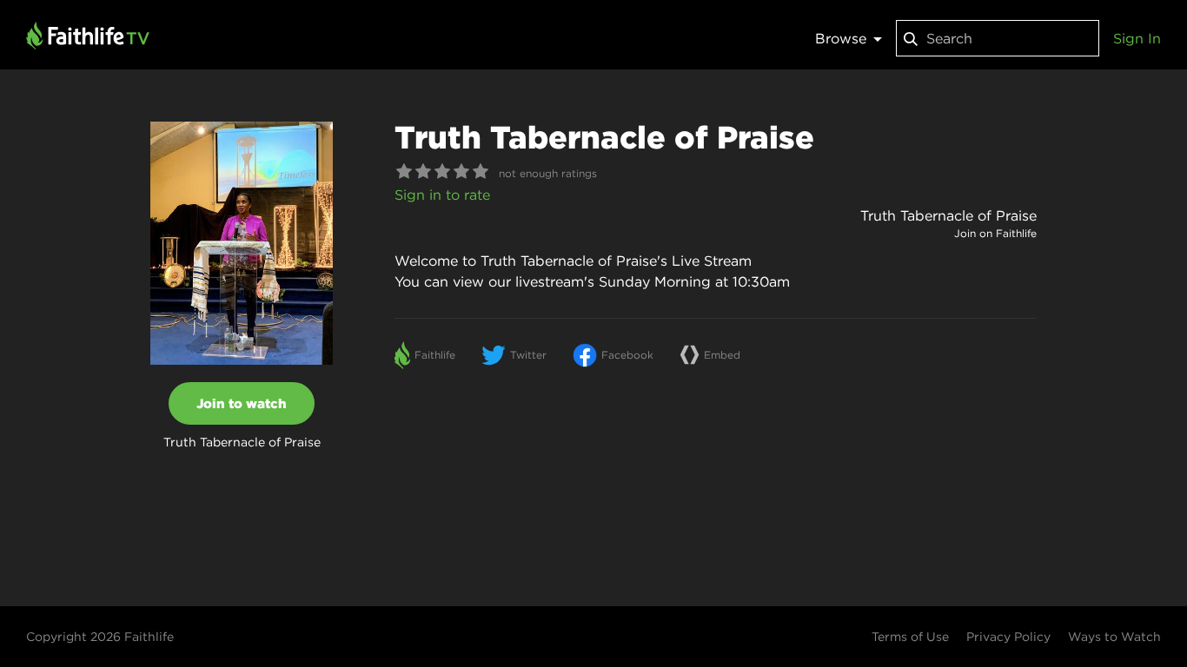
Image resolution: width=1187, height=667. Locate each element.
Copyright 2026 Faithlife (100, 636)
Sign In (1137, 38)
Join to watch (241, 403)
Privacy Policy (1008, 636)
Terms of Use (910, 636)
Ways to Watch (1114, 636)
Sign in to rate (442, 194)
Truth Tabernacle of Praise (948, 215)
